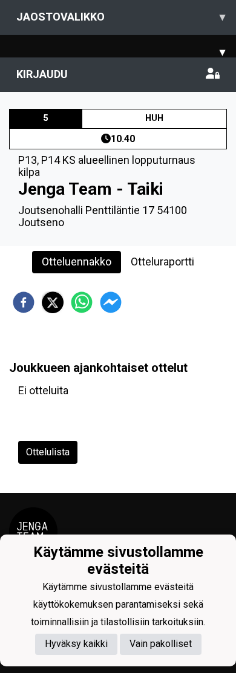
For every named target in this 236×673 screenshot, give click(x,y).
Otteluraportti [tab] (162, 261)
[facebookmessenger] (111, 302)
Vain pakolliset (160, 643)
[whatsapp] (82, 302)
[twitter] (53, 302)
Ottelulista (48, 452)
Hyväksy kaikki (76, 643)
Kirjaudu (42, 74)
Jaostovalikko (120, 16)
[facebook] (23, 302)
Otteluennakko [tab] (76, 261)
